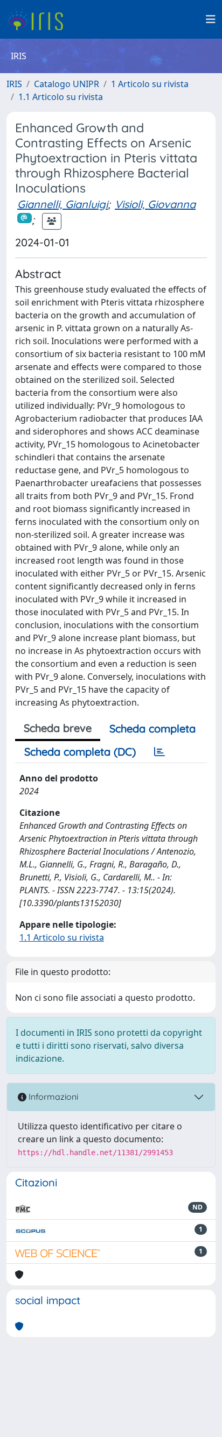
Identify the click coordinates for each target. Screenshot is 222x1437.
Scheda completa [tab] (152, 728)
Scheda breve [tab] (58, 728)
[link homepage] (39, 19)
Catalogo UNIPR (66, 84)
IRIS (14, 84)
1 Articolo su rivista (150, 84)
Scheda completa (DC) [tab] (80, 751)
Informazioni (52, 1096)
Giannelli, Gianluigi (62, 204)
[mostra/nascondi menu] (211, 19)
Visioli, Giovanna (155, 204)
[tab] (159, 752)
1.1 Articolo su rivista (60, 97)
